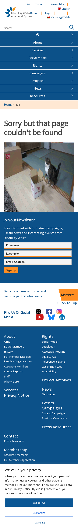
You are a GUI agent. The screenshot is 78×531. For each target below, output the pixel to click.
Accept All (39, 502)
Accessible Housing (53, 351)
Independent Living (53, 361)
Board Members (14, 346)
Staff (7, 376)
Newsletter (48, 394)
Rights (37, 65)
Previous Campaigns (54, 418)
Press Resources (57, 426)
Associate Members (16, 366)
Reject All (39, 523)
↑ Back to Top (67, 303)
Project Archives (56, 380)
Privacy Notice (16, 395)
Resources (37, 96)
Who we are (11, 381)
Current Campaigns (53, 413)
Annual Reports (13, 371)
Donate (34, 13)
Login (48, 13)
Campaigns (38, 73)
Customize (39, 513)
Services (38, 50)
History (8, 351)
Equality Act (49, 356)
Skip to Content (35, 4)
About (37, 42)
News (38, 88)
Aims (7, 341)
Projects (38, 81)
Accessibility (58, 4)
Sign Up (11, 270)
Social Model (38, 58)
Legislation (48, 346)
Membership (15, 449)
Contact (11, 436)
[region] (39, 497)
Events (48, 402)
